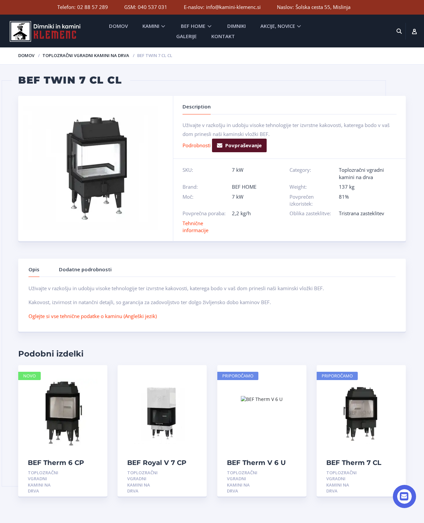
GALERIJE (186, 36)
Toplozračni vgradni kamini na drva (85, 55)
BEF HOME (193, 26)
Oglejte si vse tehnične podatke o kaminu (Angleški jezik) (92, 316)
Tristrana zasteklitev (361, 213)
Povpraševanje (243, 145)
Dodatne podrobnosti (85, 269)
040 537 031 (152, 7)
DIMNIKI (236, 26)
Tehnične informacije (195, 226)
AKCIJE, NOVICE (277, 26)
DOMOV (118, 26)
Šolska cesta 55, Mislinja (322, 7)
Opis (33, 269)
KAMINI (150, 26)
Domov (26, 55)
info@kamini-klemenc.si (233, 7)
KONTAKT (223, 36)
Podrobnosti (197, 145)
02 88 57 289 (92, 7)
